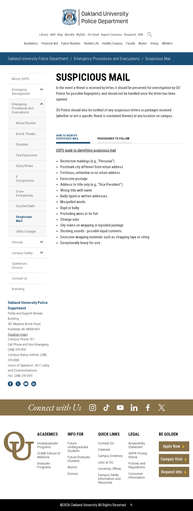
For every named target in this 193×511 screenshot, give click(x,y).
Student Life (91, 43)
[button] (41, 89)
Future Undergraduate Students (78, 447)
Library (43, 34)
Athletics (167, 43)
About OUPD (20, 79)
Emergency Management (21, 91)
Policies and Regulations (136, 465)
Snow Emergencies (24, 193)
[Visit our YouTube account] (120, 407)
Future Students (70, 43)
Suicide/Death (25, 206)
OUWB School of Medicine (48, 455)
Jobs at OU (105, 462)
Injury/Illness (24, 166)
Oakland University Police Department (38, 58)
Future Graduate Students (79, 459)
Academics (31, 43)
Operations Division (19, 265)
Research (130, 34)
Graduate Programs (44, 465)
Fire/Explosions (26, 155)
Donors (73, 474)
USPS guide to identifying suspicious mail (86, 150)
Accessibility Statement (136, 445)
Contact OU (106, 443)
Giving (154, 43)
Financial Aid (49, 43)
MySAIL (81, 34)
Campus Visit (171, 459)
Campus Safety (22, 253)
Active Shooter (26, 123)
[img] (10, 383)
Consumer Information (136, 475)
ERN (140, 34)
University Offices (109, 469)
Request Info (171, 472)
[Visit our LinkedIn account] (134, 407)
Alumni (142, 43)
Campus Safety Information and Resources (109, 478)
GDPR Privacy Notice (137, 455)
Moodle (69, 34)
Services (17, 242)
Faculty (130, 43)
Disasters (22, 144)
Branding (18, 289)
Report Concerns (111, 34)
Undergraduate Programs (47, 445)
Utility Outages (26, 231)
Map (60, 34)
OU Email (93, 34)
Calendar (104, 449)
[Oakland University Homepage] (96, 17)
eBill (53, 34)
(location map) (18, 334)
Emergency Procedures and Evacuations (107, 58)
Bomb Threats (25, 134)
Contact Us (19, 278)
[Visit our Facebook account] (147, 407)
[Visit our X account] (161, 407)
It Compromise (25, 178)
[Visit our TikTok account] (106, 407)
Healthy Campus (112, 43)
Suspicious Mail (24, 219)
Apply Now (171, 446)
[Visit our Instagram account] (92, 407)
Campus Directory (110, 456)
